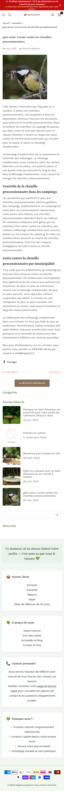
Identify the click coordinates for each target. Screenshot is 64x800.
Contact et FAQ (32, 645)
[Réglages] (52, 15)
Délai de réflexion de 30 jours (32, 604)
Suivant (54, 372)
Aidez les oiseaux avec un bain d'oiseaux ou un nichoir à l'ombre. (41, 473)
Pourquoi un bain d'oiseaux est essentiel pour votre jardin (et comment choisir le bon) (41, 412)
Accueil (6, 23)
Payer (32, 599)
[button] (59, 15)
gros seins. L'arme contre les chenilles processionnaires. (40, 494)
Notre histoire (32, 630)
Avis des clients (32, 635)
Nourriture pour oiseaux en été (41, 453)
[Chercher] (10, 14)
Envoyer (32, 585)
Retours (32, 594)
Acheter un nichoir (34, 433)
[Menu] (3, 14)
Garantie (32, 589)
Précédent (11, 372)
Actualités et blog (32, 640)
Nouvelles (17, 23)
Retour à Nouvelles (33, 383)
